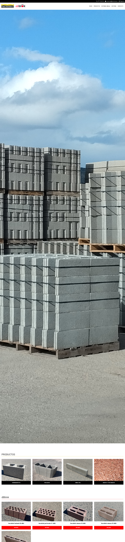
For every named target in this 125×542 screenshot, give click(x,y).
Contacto (120, 6)
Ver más (16, 527)
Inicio (90, 6)
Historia (114, 6)
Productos (97, 6)
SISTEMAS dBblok (105, 6)
